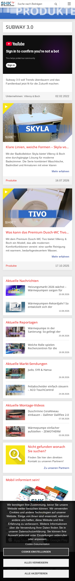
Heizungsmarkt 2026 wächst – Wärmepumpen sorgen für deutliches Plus (47, 290)
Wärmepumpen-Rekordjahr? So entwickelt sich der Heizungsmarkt (48, 307)
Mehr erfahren (60, 171)
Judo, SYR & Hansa (40, 370)
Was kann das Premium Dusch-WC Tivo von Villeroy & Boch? (37, 232)
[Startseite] (7, 4)
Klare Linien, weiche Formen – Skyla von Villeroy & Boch (37, 147)
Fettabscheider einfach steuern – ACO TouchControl (48, 388)
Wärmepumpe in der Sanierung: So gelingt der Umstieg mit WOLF (44, 331)
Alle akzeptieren (36, 573)
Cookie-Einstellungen (36, 551)
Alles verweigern (36, 562)
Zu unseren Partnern (56, 467)
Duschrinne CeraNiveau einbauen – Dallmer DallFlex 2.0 (48, 412)
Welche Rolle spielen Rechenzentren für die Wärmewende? (42, 348)
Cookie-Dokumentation (37, 544)
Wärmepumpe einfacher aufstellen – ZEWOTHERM (44, 429)
